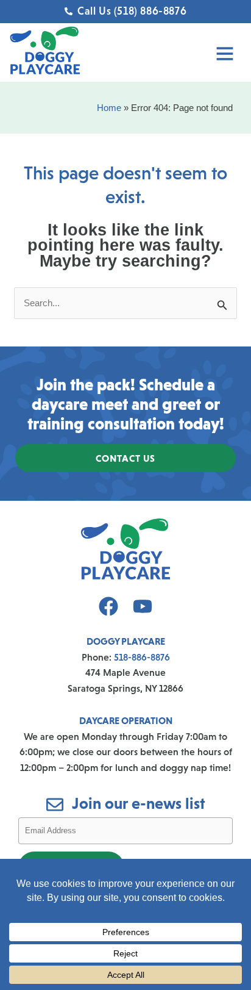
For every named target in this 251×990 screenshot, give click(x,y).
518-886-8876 (142, 656)
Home (109, 107)
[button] (179, 55)
